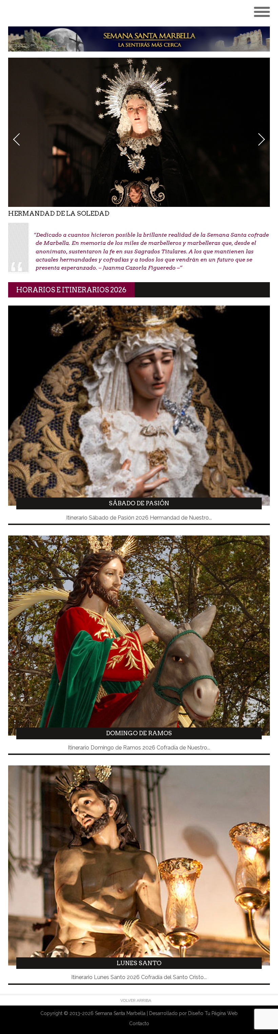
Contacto (139, 1023)
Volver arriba (135, 1000)
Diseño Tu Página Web (213, 1013)
